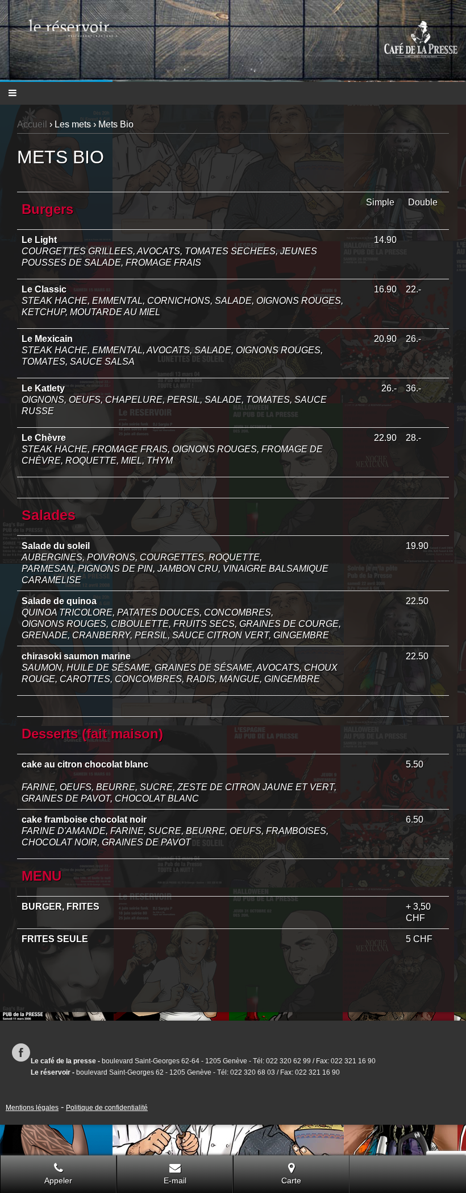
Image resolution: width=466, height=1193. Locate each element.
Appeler (58, 1180)
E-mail (175, 1180)
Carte (291, 1180)
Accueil (32, 124)
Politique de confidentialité (107, 1108)
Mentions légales (32, 1108)
